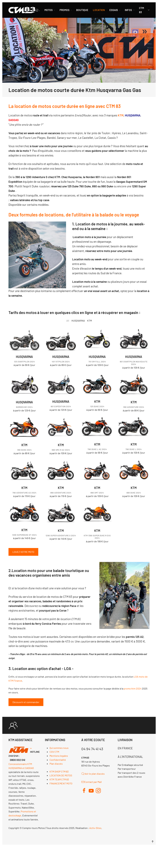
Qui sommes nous (59, 747)
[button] (152, 841)
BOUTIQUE (82, 9)
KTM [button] (89, 320)
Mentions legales (59, 755)
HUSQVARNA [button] (78, 320)
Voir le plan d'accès (94, 773)
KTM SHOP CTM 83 (59, 771)
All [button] (67, 320)
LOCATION (99, 9)
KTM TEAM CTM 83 (59, 779)
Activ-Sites (95, 827)
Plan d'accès (56, 763)
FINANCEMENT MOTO (61, 783)
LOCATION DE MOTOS (61, 775)
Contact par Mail (93, 781)
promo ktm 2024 (132, 688)
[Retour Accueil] (21, 10)
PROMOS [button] (64, 9)
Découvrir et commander (25, 702)
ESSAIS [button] (113, 9)
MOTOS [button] (48, 9)
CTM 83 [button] (141, 10)
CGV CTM (54, 751)
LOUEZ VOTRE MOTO (23, 551)
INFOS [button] (128, 9)
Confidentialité (58, 759)
